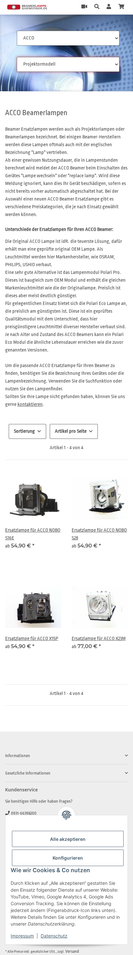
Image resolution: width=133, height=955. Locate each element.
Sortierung (24, 431)
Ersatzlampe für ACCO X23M (99, 638)
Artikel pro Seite (71, 431)
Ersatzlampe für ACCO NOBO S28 (99, 534)
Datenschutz (54, 936)
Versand (72, 951)
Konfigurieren (68, 858)
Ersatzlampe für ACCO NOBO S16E (32, 534)
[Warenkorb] (121, 7)
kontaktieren (30, 404)
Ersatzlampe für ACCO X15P (31, 638)
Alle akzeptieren (68, 839)
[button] (97, 7)
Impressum (22, 936)
